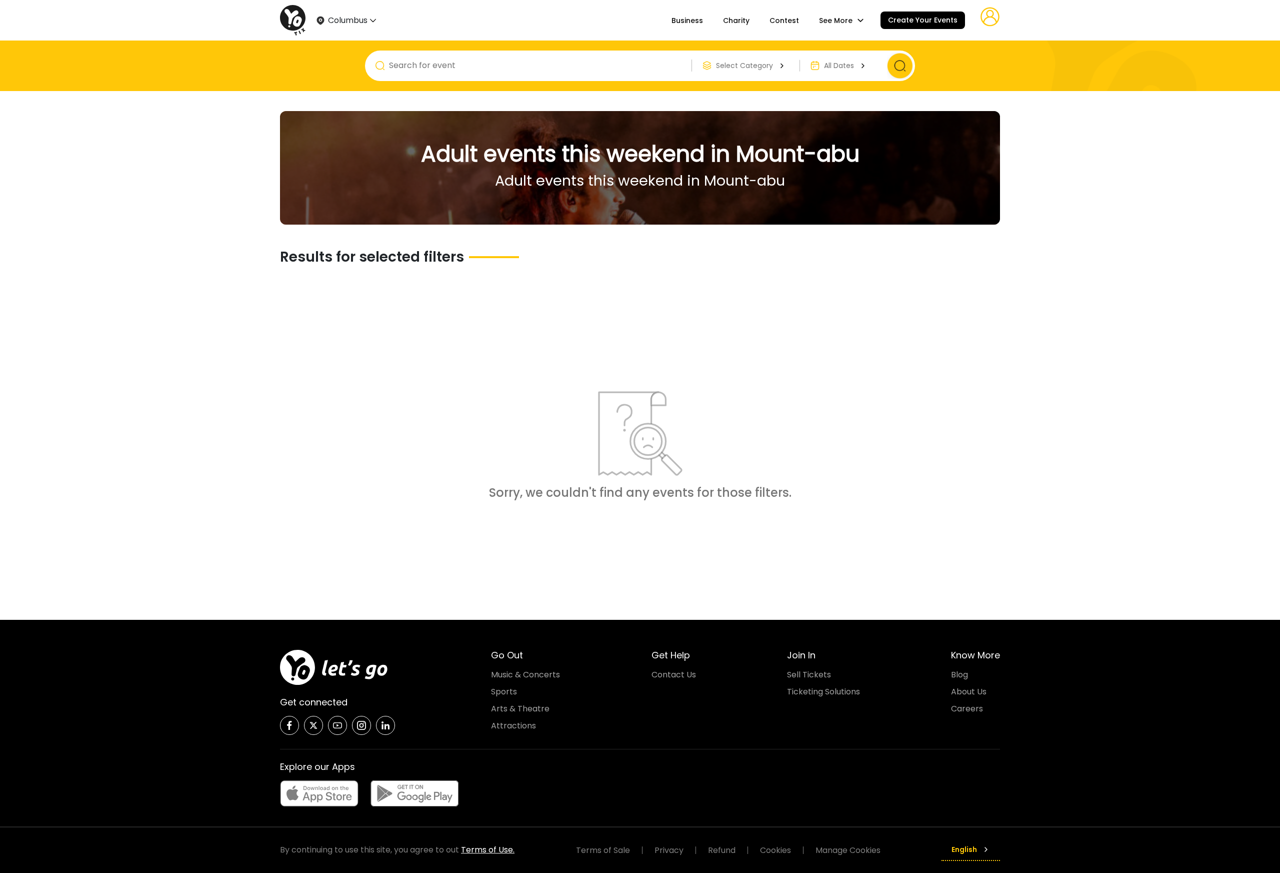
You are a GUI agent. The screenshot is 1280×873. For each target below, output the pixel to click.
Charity (736, 21)
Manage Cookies (848, 850)
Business (687, 21)
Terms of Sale (603, 850)
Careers (967, 708)
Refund (722, 850)
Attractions (513, 725)
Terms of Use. (487, 849)
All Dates (839, 66)
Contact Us (674, 674)
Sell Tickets (809, 674)
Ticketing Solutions (823, 691)
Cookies (775, 850)
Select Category (744, 66)
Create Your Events (923, 20)
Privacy (669, 850)
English (964, 849)
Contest (784, 21)
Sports (504, 691)
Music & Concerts (525, 674)
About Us (968, 691)
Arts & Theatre (520, 708)
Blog (959, 674)
